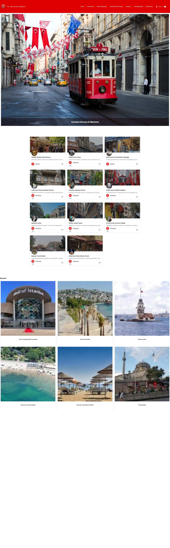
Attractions (90, 6)
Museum (128, 6)
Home (82, 6)
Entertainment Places (116, 6)
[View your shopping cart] (165, 6)
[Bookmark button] (62, 164)
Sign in (160, 6)
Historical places (102, 6)
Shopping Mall (138, 6)
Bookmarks (149, 6)
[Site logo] (3, 6)
